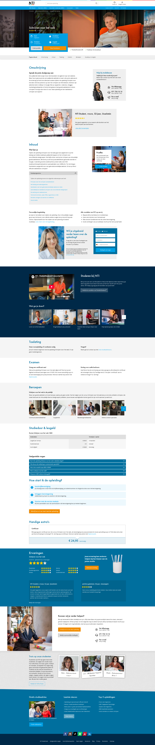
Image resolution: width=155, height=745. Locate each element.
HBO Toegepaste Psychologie (107, 704)
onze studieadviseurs (105, 350)
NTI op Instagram (70, 734)
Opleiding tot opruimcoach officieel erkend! (76, 702)
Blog (93, 741)
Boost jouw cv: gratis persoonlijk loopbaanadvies (77, 706)
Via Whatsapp (116, 86)
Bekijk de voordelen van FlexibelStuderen (94, 290)
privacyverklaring (70, 255)
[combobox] (97, 244)
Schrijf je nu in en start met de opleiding (44, 511)
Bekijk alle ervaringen (35, 602)
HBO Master (32, 8)
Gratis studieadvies (37, 697)
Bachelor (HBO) (42, 8)
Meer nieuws (69, 716)
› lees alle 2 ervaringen (82, 128)
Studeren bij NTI (109, 8)
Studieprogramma (36, 173)
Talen (77, 8)
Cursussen (70, 8)
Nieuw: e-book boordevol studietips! (74, 704)
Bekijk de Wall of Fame (37, 684)
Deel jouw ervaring (92, 567)
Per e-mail (115, 96)
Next (124, 317)
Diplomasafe (33, 377)
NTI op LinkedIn (89, 734)
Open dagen (79, 741)
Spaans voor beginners (105, 706)
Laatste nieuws (70, 697)
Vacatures (87, 741)
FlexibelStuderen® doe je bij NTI (31, 3)
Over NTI (117, 8)
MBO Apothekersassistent (106, 709)
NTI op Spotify (80, 734)
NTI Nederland (44, 741)
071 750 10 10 (116, 91)
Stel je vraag (114, 98)
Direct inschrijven (55, 48)
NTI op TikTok (75, 734)
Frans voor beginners (105, 702)
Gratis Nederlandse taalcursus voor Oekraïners (77, 711)
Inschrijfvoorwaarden (68, 741)
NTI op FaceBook (65, 734)
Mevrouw (105, 231)
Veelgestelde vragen (55, 741)
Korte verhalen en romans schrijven (109, 711)
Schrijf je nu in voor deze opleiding (69, 629)
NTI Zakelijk (123, 8)
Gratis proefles (36, 48)
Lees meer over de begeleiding (45, 222)
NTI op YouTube (85, 734)
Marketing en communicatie (42, 11)
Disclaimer (105, 741)
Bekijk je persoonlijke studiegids (69, 635)
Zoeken (96, 3)
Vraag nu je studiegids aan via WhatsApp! (75, 709)
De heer (99, 231)
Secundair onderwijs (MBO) (56, 8)
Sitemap (112, 741)
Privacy (98, 741)
